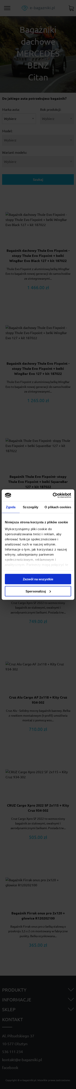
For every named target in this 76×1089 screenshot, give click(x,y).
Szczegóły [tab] (30, 507)
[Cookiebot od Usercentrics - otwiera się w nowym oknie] (53, 495)
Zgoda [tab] (10, 507)
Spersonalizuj (36, 591)
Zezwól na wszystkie (38, 579)
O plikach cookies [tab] (58, 507)
